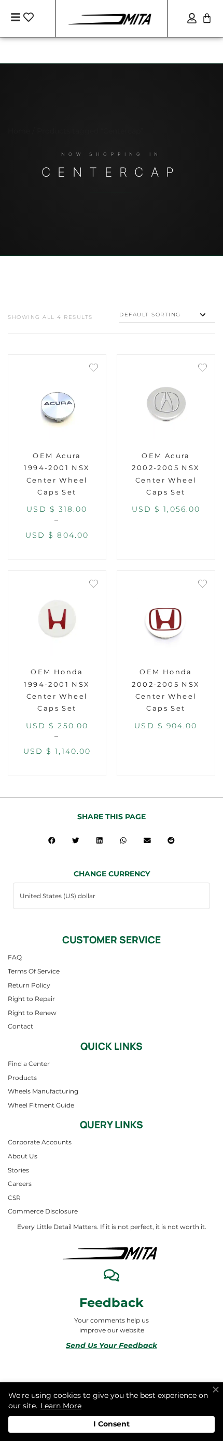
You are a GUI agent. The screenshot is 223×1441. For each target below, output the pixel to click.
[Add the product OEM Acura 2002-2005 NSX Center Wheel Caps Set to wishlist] (202, 369)
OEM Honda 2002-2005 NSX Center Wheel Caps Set (166, 690)
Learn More (60, 1405)
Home (19, 131)
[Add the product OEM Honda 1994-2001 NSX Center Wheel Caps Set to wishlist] (93, 585)
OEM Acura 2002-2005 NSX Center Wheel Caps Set (166, 473)
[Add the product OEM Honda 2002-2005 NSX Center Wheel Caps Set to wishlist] (202, 585)
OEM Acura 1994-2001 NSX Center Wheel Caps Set (57, 473)
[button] (52, 840)
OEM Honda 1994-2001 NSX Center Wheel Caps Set (57, 690)
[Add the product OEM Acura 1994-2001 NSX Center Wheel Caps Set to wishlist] (93, 369)
